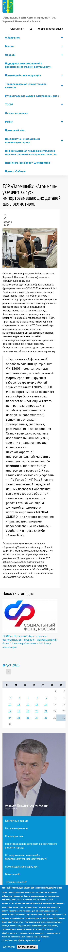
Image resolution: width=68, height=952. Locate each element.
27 (36, 717)
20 (36, 711)
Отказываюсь (27, 947)
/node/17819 (34, 774)
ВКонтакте (12, 874)
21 (45, 711)
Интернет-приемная (16, 828)
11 (18, 704)
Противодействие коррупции (21, 866)
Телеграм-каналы (16, 882)
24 (9, 717)
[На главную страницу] (8, 7)
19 (27, 711)
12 (27, 704)
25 (18, 717)
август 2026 (10, 665)
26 (27, 717)
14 (45, 704)
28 (45, 717)
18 (18, 711)
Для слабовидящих (51, 28)
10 (9, 704)
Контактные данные (16, 820)
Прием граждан (14, 836)
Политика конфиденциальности (21, 940)
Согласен (9, 947)
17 (9, 711)
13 (36, 704)
